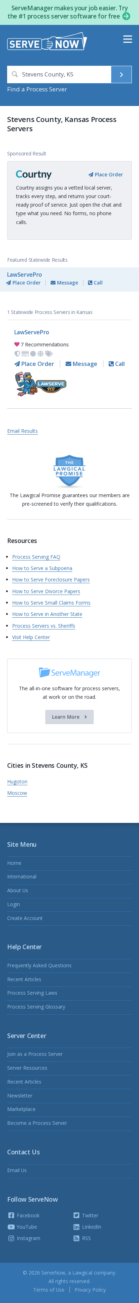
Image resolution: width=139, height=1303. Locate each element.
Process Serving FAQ (36, 556)
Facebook (27, 1215)
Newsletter (19, 1095)
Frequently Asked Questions (39, 965)
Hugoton (17, 781)
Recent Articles (24, 979)
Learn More (66, 716)
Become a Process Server (37, 1122)
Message (67, 282)
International (21, 876)
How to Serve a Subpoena (42, 568)
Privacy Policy (90, 1289)
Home (14, 863)
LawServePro (24, 274)
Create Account (25, 918)
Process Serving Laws (32, 992)
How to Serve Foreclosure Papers (51, 579)
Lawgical (82, 1272)
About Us (17, 890)
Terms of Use (49, 1289)
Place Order (108, 174)
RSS (86, 1238)
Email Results (22, 430)
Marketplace (21, 1109)
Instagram (27, 1238)
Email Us (17, 1170)
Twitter (89, 1215)
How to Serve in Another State (47, 614)
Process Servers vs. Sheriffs (43, 625)
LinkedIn (91, 1226)
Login (13, 904)
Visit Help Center (31, 637)
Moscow (17, 792)
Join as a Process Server (35, 1054)
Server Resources (27, 1067)
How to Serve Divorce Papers (46, 591)
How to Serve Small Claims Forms (51, 602)
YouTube (26, 1226)
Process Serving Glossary (36, 1006)
